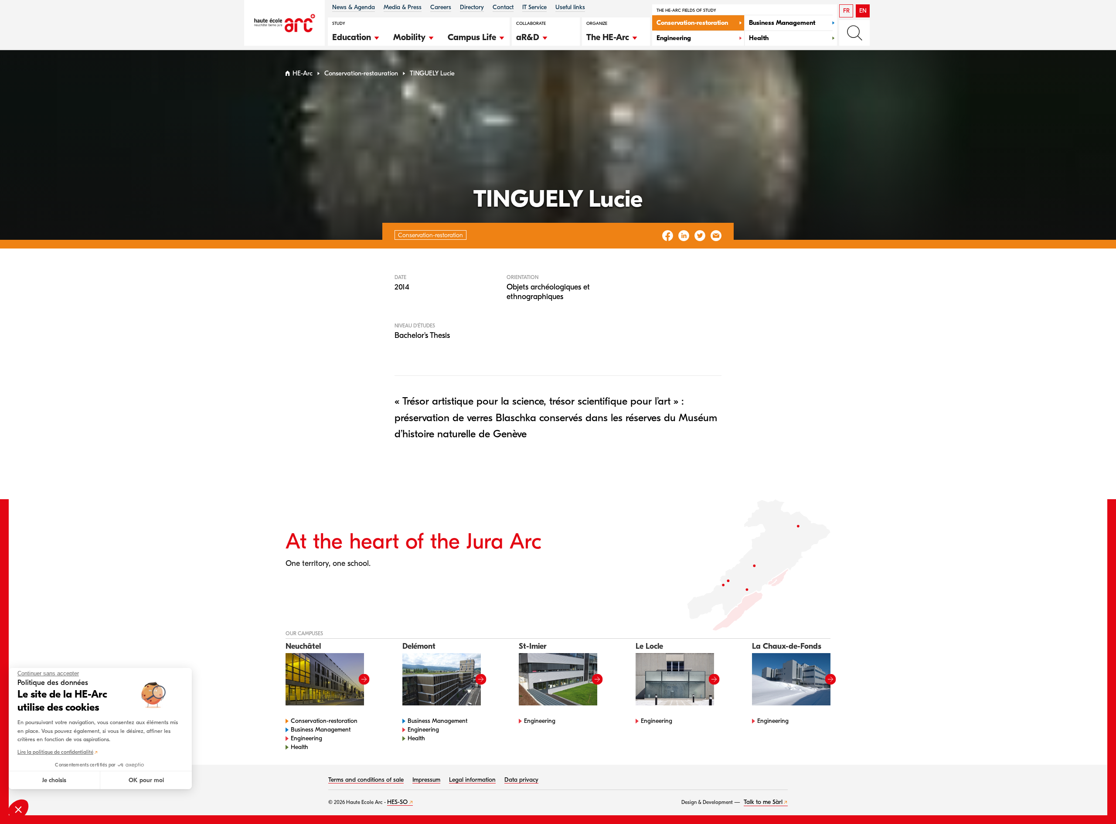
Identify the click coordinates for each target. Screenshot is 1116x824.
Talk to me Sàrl (763, 802)
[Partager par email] (716, 235)
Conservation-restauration (361, 73)
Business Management (320, 729)
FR (846, 10)
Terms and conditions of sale (366, 779)
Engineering (306, 738)
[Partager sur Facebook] (667, 235)
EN (863, 10)
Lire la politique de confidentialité (55, 752)
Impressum (426, 779)
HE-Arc (303, 73)
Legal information (472, 779)
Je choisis (54, 780)
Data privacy (521, 779)
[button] (356, 36)
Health (299, 747)
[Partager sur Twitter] (699, 235)
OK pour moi (146, 780)
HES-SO (397, 802)
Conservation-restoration (324, 721)
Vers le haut (1091, 799)
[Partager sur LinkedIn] (683, 235)
